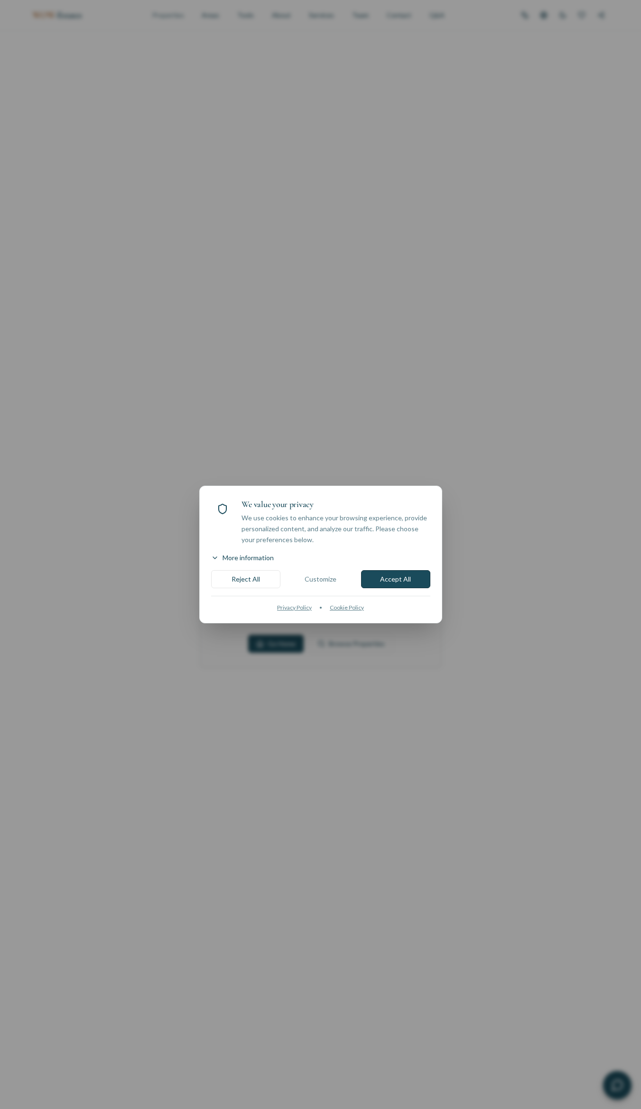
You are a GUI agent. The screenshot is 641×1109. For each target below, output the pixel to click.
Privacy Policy (294, 607)
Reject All (246, 579)
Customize (320, 579)
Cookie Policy (347, 607)
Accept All (395, 579)
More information (248, 558)
